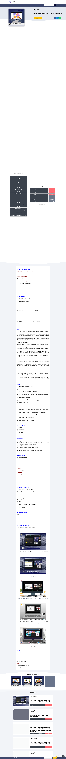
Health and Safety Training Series (39, 10)
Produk (12, 5)
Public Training (36, 9)
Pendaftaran (25, 5)
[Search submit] (55, 5)
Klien (35, 5)
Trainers (31, 5)
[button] (55, 18)
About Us (41, 5)
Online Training (32, 711)
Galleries (18, 5)
